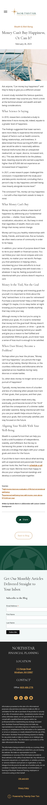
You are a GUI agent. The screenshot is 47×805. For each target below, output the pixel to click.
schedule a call (35, 465)
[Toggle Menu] (5, 12)
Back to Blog (23, 535)
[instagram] (31, 698)
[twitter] (26, 698)
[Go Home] (23, 12)
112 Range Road (23, 669)
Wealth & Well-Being (23, 26)
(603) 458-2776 (26, 687)
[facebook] (16, 698)
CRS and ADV (23, 779)
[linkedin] (21, 698)
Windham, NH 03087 (23, 672)
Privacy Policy (23, 788)
